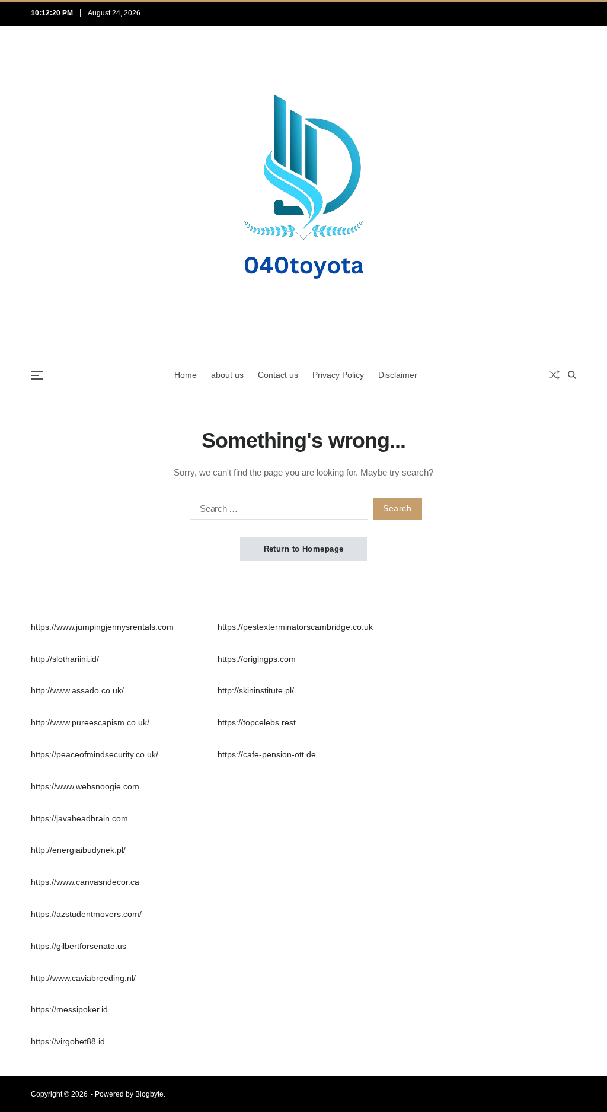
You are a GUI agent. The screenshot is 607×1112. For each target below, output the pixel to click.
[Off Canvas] (37, 375)
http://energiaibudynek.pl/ (78, 850)
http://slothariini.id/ (65, 659)
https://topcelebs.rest (257, 722)
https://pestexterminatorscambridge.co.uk (295, 627)
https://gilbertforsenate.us (78, 946)
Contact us (278, 375)
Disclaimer (397, 375)
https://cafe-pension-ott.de (267, 754)
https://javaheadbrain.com (79, 818)
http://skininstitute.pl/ (256, 690)
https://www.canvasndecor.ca (85, 882)
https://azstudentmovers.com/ (86, 914)
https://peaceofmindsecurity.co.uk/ (94, 754)
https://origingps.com (257, 659)
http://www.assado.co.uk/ (77, 690)
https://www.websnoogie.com (85, 786)
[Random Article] (554, 374)
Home (185, 375)
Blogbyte (149, 1094)
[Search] (572, 375)
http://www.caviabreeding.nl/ (83, 978)
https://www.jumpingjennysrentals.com (102, 627)
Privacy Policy (338, 375)
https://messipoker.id (69, 1009)
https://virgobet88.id (68, 1041)
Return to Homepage (304, 548)
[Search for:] (276, 511)
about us (227, 375)
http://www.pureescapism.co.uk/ (90, 722)
